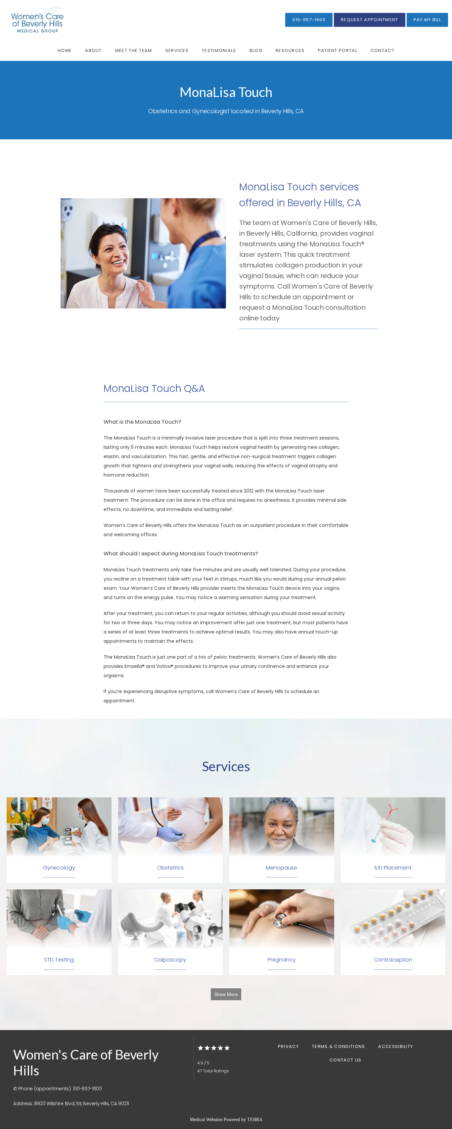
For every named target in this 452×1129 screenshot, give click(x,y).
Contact (382, 50)
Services (177, 50)
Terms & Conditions (338, 1046)
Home (65, 50)
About (93, 50)
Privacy (288, 1046)
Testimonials (219, 50)
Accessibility (395, 1046)
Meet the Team (133, 50)
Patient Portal (337, 50)
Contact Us (345, 1060)
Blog (255, 50)
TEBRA (254, 1119)
